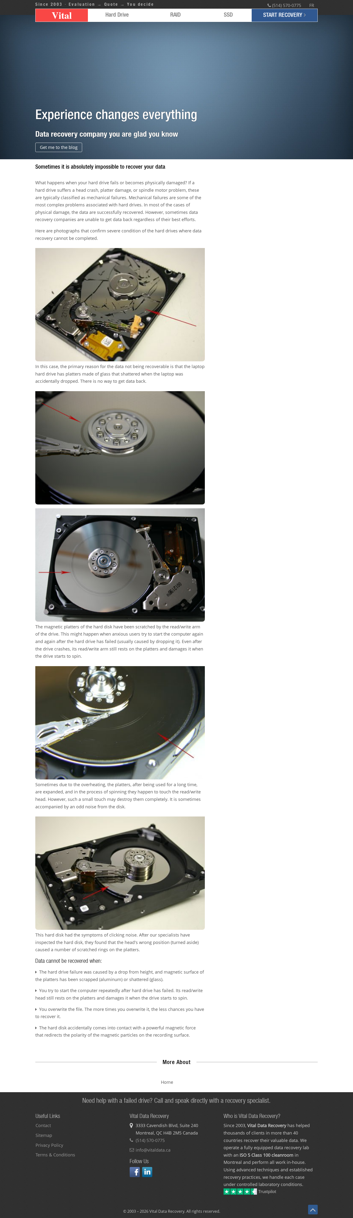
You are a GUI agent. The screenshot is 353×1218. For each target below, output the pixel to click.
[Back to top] (313, 1209)
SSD (228, 14)
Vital (62, 15)
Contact (43, 1125)
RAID (175, 14)
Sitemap (44, 1135)
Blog (185, 1082)
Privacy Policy (49, 1145)
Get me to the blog (59, 147)
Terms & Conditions (55, 1155)
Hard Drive (117, 14)
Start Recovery (283, 14)
